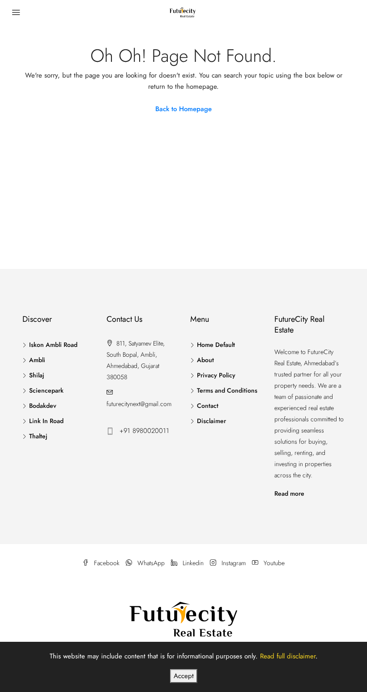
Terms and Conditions (227, 390)
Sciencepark (46, 390)
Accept (184, 676)
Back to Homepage (183, 109)
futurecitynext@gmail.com (139, 403)
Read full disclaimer (288, 656)
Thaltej (38, 436)
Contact (207, 405)
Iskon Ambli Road (53, 344)
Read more (289, 493)
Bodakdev (42, 405)
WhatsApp (151, 562)
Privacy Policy (216, 375)
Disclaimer (211, 420)
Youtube (273, 562)
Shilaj (36, 375)
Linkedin (193, 562)
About (205, 359)
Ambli (37, 359)
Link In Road (46, 420)
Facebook (106, 562)
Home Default (216, 344)
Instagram (234, 562)
